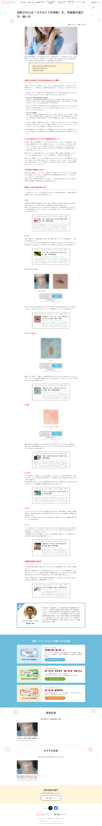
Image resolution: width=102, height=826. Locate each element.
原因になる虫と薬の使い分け (40, 68)
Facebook (56, 808)
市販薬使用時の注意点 (38, 70)
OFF (56, 296)
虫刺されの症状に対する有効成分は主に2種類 (44, 66)
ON (45, 296)
